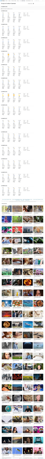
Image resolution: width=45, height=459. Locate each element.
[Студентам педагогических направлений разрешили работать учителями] (17, 347)
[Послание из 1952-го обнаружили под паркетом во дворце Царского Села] (17, 210)
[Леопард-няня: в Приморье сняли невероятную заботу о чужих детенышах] (17, 221)
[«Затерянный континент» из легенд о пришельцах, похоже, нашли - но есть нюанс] (7, 410)
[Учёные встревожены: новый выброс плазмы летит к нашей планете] (28, 284)
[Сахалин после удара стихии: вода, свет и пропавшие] (17, 389)
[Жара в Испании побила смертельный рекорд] (38, 368)
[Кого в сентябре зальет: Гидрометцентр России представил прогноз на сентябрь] (17, 358)
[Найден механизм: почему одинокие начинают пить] (7, 452)
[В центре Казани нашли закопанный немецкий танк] (17, 252)
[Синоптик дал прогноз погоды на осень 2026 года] (38, 210)
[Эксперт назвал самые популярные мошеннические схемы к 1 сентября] (38, 379)
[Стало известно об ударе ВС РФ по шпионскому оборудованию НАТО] (28, 431)
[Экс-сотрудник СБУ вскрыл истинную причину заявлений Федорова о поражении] (28, 410)
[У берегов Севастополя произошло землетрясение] (28, 305)
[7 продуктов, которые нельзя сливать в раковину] (7, 294)
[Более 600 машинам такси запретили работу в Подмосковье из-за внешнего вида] (7, 431)
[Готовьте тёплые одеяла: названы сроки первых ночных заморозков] (38, 221)
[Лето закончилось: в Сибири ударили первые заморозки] (17, 421)
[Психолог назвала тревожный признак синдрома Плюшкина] (28, 273)
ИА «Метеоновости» (42, 458)
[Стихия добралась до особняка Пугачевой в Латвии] (7, 221)
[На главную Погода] (3, 1)
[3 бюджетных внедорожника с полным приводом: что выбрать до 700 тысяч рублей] (38, 326)
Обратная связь (35, 458)
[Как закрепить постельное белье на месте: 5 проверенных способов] (38, 358)
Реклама (5, 458)
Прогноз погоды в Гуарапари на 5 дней (17, 199)
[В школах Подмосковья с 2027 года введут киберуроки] (28, 358)
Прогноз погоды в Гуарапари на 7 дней (27, 199)
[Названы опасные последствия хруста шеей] (17, 337)
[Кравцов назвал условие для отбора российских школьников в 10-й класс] (17, 326)
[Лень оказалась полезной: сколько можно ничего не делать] (38, 252)
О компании (3, 458)
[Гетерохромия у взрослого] (7, 358)
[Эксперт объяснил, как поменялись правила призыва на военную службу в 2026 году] (7, 284)
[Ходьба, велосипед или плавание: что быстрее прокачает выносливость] (28, 326)
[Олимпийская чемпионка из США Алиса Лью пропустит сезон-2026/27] (38, 389)
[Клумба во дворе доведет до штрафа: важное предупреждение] (7, 252)
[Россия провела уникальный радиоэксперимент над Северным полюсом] (38, 347)
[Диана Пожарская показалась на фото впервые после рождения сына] (17, 431)
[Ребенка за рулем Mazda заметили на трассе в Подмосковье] (28, 368)
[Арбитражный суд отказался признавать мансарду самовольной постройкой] (28, 294)
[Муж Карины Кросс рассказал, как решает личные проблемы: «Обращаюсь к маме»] (38, 452)
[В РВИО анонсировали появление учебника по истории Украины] (17, 452)
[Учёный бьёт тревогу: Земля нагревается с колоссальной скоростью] (28, 347)
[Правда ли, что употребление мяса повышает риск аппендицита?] (38, 305)
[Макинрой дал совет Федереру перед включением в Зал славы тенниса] (28, 452)
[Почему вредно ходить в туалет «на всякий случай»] (28, 315)
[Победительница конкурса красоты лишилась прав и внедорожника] (38, 294)
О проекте (20, 458)
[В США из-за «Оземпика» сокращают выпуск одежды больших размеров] (38, 263)
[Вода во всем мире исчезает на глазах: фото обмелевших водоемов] (38, 337)
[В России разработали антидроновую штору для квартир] (7, 421)
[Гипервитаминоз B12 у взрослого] (17, 284)
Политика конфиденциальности (25, 458)
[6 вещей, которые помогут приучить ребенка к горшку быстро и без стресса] (7, 400)
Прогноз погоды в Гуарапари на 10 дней (38, 199)
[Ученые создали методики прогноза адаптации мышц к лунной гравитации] (17, 400)
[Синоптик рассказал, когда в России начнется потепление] (7, 379)
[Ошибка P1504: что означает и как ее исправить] (38, 442)
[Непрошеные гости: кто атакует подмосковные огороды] (7, 263)
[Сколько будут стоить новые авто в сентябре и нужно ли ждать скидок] (28, 421)
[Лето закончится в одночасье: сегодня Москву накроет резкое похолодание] (28, 231)
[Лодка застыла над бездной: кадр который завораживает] (7, 273)
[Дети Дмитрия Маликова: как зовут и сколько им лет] (38, 421)
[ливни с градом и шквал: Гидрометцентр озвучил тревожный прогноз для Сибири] (17, 294)
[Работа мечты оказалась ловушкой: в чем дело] (7, 442)
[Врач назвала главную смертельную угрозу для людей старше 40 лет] (7, 389)
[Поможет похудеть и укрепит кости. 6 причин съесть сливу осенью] (7, 231)
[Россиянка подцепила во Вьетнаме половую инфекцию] (7, 210)
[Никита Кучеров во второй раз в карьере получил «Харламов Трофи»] (17, 410)
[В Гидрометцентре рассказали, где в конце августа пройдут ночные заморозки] (28, 337)
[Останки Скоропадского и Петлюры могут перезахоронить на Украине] (7, 347)
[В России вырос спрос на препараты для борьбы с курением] (7, 242)
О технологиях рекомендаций (31, 458)
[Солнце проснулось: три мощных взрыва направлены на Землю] (7, 326)
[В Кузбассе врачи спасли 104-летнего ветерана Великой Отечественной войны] (28, 389)
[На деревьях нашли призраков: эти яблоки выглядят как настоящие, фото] (7, 368)
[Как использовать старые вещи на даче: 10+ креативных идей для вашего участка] (17, 379)
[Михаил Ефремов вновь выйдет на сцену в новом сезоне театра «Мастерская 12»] (38, 400)
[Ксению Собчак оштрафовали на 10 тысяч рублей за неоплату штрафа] (17, 231)
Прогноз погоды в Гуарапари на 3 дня (6, 199)
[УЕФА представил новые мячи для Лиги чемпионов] (38, 431)
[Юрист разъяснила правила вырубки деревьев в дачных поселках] (28, 263)
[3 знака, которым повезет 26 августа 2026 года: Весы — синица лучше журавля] (17, 273)
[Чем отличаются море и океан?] (17, 442)
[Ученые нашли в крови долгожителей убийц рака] (28, 242)
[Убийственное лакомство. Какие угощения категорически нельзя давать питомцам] (28, 210)
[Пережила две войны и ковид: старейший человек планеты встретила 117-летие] (38, 231)
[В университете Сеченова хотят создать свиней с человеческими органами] (28, 221)
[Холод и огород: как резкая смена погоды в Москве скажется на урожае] (28, 379)
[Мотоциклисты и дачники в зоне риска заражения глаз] (28, 252)
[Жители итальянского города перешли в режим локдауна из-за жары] (7, 305)
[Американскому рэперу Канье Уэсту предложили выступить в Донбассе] (7, 315)
